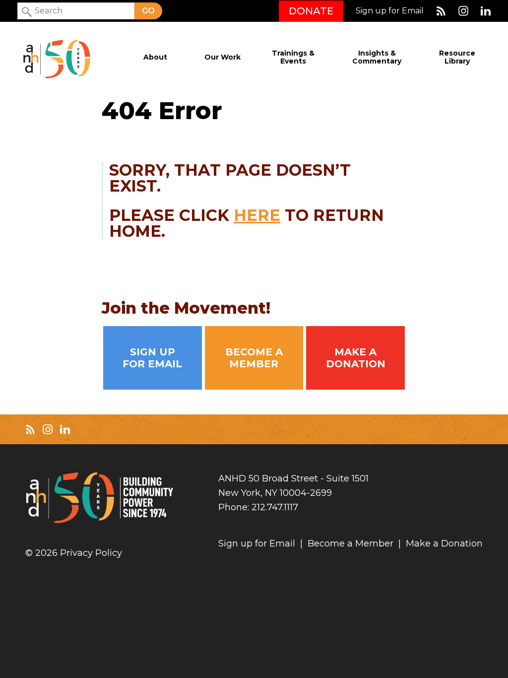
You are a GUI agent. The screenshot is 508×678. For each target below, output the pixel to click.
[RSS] (441, 11)
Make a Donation (355, 358)
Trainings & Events (293, 57)
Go (148, 10)
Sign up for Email (390, 10)
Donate (311, 11)
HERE (257, 215)
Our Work (222, 57)
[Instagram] (463, 11)
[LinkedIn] (486, 11)
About (155, 57)
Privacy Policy (91, 553)
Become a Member (254, 358)
